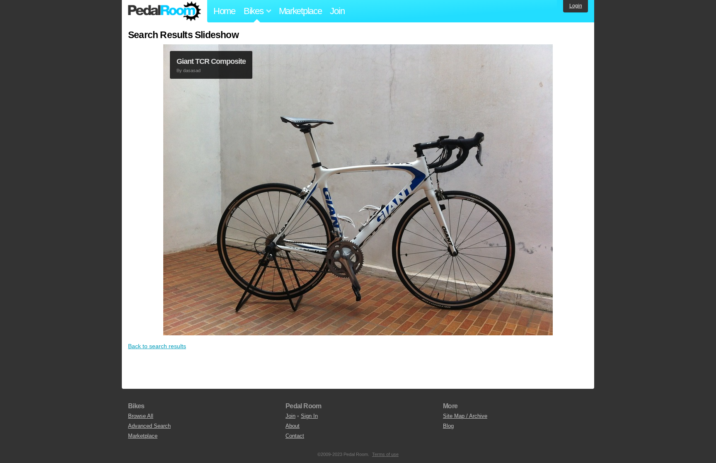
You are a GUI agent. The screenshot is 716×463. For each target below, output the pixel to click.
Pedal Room (164, 11)
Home (224, 11)
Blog (448, 426)
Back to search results (157, 346)
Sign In (309, 416)
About (292, 426)
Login (575, 6)
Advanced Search (149, 426)
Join (337, 11)
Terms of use (385, 454)
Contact (294, 436)
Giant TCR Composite (211, 61)
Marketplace (300, 11)
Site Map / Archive (465, 416)
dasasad (192, 70)
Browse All (140, 416)
